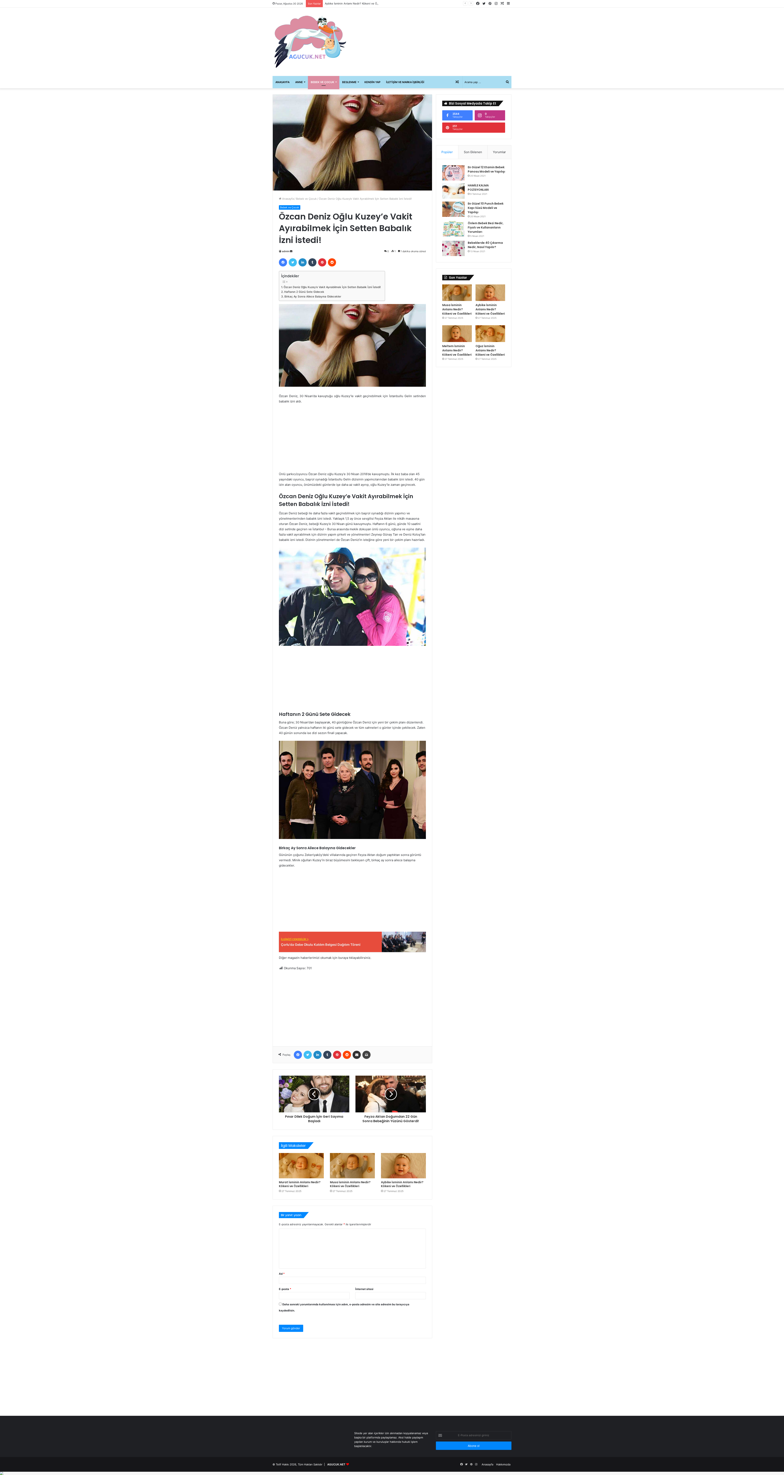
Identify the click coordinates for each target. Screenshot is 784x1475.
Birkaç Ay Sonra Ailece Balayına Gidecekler (312, 296)
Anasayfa (282, 82)
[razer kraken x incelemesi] (392, 1473)
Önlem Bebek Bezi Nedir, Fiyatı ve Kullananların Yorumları (485, 227)
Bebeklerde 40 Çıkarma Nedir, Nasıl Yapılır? (485, 245)
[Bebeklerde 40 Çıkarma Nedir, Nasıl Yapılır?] (453, 248)
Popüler (447, 152)
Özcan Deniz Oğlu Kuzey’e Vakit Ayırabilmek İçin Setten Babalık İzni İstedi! (332, 287)
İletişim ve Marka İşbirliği (405, 82)
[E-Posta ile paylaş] (357, 1055)
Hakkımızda (503, 1464)
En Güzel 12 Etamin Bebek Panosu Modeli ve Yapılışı (486, 169)
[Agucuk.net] (310, 42)
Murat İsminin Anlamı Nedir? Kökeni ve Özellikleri (300, 1184)
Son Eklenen (473, 152)
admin (285, 251)
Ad (282, 1273)
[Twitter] (293, 262)
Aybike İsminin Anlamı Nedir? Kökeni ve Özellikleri (402, 1184)
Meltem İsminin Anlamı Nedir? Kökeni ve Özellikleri (357, 3)
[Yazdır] (366, 1055)
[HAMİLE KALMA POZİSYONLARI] (453, 191)
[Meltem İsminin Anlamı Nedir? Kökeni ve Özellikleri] (457, 333)
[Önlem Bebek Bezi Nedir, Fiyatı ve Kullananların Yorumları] (453, 228)
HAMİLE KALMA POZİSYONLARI (478, 187)
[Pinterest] (322, 262)
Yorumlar (499, 152)
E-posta (285, 1289)
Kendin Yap (372, 82)
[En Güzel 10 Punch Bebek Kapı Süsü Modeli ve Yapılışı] (453, 209)
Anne (299, 82)
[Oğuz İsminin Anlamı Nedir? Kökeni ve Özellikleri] (490, 333)
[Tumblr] (312, 262)
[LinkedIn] (302, 262)
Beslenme (349, 82)
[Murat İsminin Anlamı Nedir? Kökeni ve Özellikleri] (301, 1165)
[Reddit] (332, 262)
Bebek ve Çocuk (322, 82)
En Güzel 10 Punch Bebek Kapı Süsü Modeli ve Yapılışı (485, 208)
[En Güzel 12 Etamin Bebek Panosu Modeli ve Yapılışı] (453, 172)
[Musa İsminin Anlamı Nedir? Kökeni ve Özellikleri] (352, 1165)
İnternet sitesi (364, 1289)
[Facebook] (283, 262)
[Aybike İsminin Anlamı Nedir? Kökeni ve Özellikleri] (403, 1165)
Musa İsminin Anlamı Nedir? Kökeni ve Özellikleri (350, 1184)
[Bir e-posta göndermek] (291, 251)
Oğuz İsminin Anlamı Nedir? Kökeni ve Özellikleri (490, 350)
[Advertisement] (432, 40)
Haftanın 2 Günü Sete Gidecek (304, 291)
